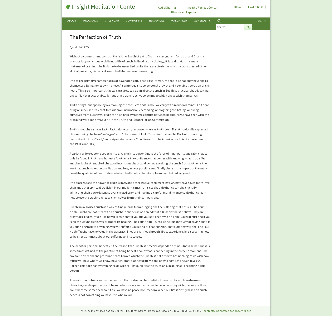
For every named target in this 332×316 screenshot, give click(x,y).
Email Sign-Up (256, 7)
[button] (234, 20)
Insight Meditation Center (104, 6)
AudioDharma (167, 7)
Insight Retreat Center (202, 7)
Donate (238, 7)
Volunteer (179, 20)
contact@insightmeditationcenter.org (227, 311)
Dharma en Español (184, 12)
